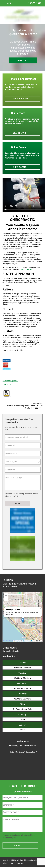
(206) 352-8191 (26, 269)
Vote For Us (7, 384)
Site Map (20, 863)
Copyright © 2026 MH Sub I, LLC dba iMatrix (20, 860)
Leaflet (17, 641)
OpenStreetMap (28, 641)
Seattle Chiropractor (10, 381)
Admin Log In (8, 863)
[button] (22, 620)
